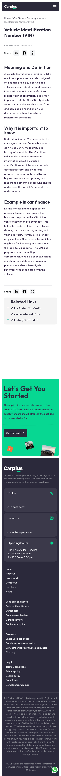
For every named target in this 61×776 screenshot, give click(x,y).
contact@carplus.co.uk (20, 532)
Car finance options (16, 624)
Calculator (11, 634)
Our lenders (12, 610)
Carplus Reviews (14, 619)
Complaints (12, 680)
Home (7, 18)
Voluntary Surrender (24, 320)
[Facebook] (24, 53)
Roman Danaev (11, 45)
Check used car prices (17, 638)
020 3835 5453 (16, 507)
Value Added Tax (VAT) (26, 308)
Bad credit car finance (17, 606)
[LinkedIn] (16, 53)
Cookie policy (13, 675)
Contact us (11, 582)
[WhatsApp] (32, 53)
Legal (9, 662)
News (9, 591)
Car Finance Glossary (24, 18)
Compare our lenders (17, 615)
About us (10, 573)
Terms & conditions (16, 666)
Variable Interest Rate (25, 314)
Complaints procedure (17, 684)
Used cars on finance (17, 601)
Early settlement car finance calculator (26, 647)
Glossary (10, 652)
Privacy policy (13, 671)
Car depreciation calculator (20, 643)
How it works (13, 578)
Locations (11, 587)
